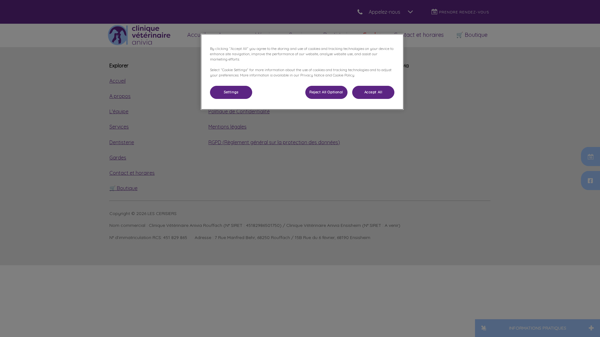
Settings (231, 92)
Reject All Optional (326, 92)
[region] (302, 72)
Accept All (373, 92)
